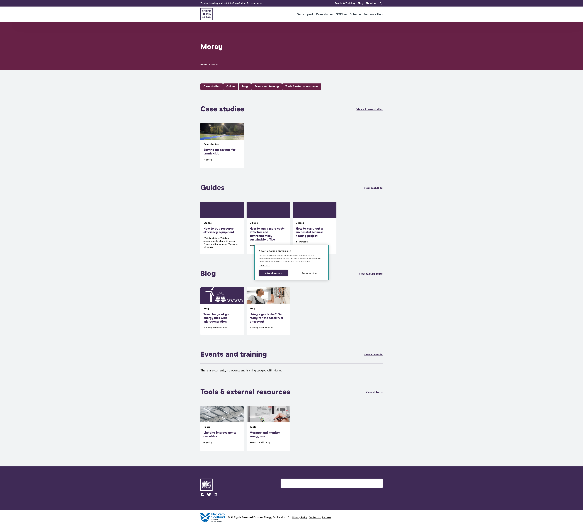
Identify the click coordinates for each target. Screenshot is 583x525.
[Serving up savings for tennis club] (222, 145)
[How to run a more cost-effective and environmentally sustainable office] (268, 228)
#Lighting (208, 159)
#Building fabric (211, 238)
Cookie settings (309, 273)
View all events (373, 354)
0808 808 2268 (232, 3)
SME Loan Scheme (348, 14)
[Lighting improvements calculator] (222, 428)
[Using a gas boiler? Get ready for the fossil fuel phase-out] (268, 311)
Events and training (266, 86)
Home (203, 64)
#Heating (230, 241)
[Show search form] (381, 3)
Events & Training (345, 3)
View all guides (373, 187)
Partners (326, 517)
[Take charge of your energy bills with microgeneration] (222, 311)
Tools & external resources (301, 86)
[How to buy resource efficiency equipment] (222, 228)
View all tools (374, 392)
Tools (206, 427)
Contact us (315, 517)
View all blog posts (371, 273)
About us (371, 3)
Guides (230, 86)
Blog (360, 3)
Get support (305, 14)
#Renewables (220, 244)
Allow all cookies (273, 273)
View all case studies (369, 109)
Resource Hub (373, 14)
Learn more (264, 265)
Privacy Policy (299, 517)
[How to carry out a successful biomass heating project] (314, 228)
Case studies (324, 14)
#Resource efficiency (260, 442)
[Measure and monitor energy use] (268, 428)
